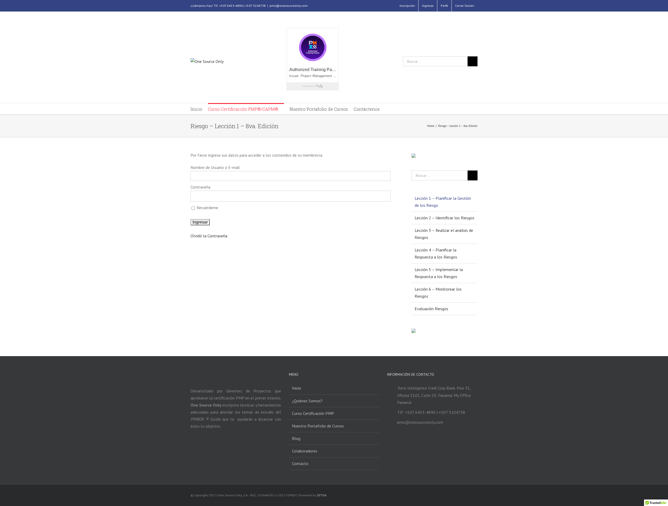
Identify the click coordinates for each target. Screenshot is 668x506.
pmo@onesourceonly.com (289, 6)
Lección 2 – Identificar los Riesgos (444, 217)
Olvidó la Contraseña (208, 235)
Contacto (300, 463)
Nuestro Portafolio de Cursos (318, 425)
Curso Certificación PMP (313, 413)
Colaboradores (304, 451)
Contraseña (200, 187)
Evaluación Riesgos (431, 308)
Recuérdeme (207, 207)
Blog (296, 438)
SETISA (321, 495)
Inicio (296, 388)
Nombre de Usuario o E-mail (215, 167)
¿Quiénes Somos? (307, 400)
